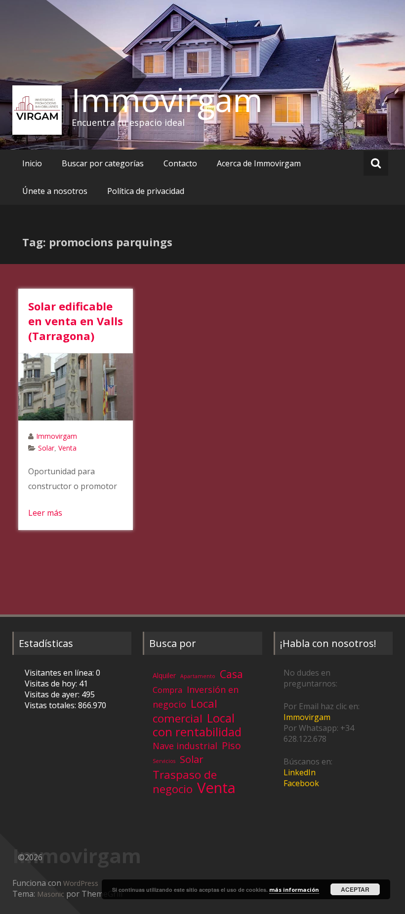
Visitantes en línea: (60, 672)
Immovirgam (167, 99)
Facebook (301, 783)
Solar (46, 448)
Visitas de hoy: (52, 683)
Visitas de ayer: (53, 694)
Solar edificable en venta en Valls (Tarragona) (75, 321)
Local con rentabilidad (197, 725)
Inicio (32, 163)
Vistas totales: (51, 705)
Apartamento (197, 676)
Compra (167, 690)
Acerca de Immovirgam (259, 163)
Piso (231, 745)
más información (294, 889)
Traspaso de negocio (185, 782)
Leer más (45, 512)
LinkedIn (300, 772)
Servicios (164, 761)
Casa (231, 674)
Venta (67, 448)
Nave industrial (185, 746)
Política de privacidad (145, 191)
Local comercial (185, 711)
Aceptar (355, 889)
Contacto (180, 163)
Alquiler (164, 675)
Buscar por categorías (103, 163)
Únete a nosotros (54, 191)
